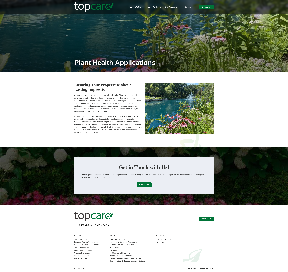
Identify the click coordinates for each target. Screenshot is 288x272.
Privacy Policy (80, 268)
